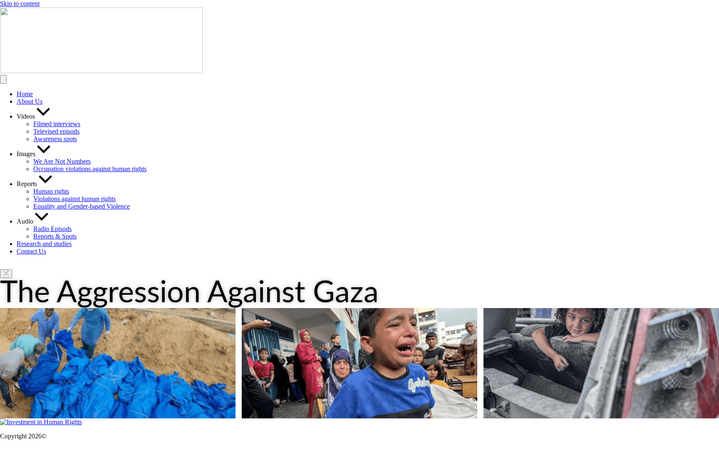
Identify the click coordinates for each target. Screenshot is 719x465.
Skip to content (20, 3)
